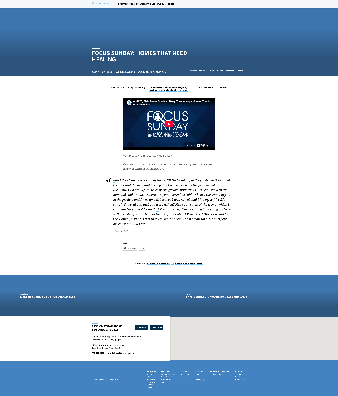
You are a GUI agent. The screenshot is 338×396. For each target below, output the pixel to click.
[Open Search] (240, 4)
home (186, 263)
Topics (202, 71)
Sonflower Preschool (217, 374)
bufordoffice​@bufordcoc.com (120, 353)
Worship (150, 374)
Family (168, 87)
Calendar (161, 4)
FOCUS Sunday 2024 (206, 87)
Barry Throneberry (136, 87)
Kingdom (182, 87)
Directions (156, 327)
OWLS (163, 382)
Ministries (123, 4)
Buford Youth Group (168, 374)
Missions (200, 371)
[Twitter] (101, 372)
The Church (171, 90)
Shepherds (151, 382)
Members (171, 4)
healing (178, 263)
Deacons (150, 385)
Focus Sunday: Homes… (152, 71)
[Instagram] (97, 372)
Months (241, 71)
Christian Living (125, 71)
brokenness (164, 263)
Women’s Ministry (167, 377)
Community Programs (220, 371)
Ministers (150, 387)
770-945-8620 (98, 353)
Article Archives (147, 4)
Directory (238, 374)
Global (198, 374)
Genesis (223, 87)
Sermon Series (185, 377)
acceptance (152, 263)
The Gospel (183, 90)
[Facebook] (245, 4)
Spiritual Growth (157, 90)
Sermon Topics (185, 374)
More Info (141, 327)
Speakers (230, 71)
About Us (151, 371)
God (172, 263)
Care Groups (239, 377)
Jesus (174, 87)
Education (151, 379)
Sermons (134, 4)
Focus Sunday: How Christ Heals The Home (216, 297)
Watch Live (151, 377)
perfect (199, 263)
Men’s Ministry (166, 379)
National (199, 377)
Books (220, 71)
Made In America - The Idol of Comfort (47, 297)
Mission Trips (200, 379)
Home (95, 71)
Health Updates (240, 379)
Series (211, 71)
